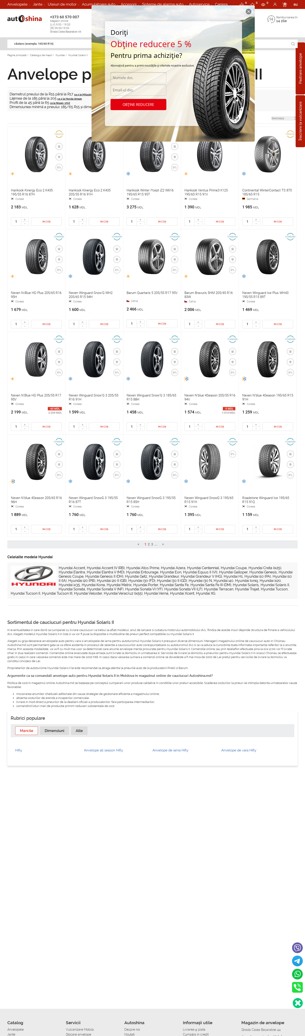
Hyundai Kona (93, 585)
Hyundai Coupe (234, 568)
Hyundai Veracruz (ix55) (123, 593)
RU (296, 4)
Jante (37, 4)
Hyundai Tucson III (57, 593)
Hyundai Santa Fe (174, 585)
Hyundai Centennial (203, 568)
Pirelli (171, 668)
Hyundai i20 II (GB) (112, 581)
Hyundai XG (205, 593)
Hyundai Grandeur (164, 576)
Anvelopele (17, 4)
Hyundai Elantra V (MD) (105, 572)
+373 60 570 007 (65, 24)
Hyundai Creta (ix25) (265, 568)
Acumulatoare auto (98, 4)
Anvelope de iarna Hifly (170, 750)
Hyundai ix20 (270, 581)
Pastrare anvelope (300, 68)
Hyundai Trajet (247, 589)
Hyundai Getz (136, 576)
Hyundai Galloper (233, 572)
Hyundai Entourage (142, 572)
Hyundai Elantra (72, 572)
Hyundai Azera (173, 568)
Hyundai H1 (233, 576)
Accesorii (129, 4)
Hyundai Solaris (246, 585)
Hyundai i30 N (200, 581)
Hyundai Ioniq (246, 581)
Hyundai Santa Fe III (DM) (210, 585)
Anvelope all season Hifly (103, 750)
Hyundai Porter (145, 585)
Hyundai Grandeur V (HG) (201, 576)
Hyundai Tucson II (25, 593)
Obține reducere (138, 104)
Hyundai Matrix (119, 585)
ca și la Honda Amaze (69, 98)
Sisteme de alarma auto (163, 4)
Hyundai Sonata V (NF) (105, 589)
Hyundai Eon (170, 572)
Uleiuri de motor (62, 4)
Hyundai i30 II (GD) (172, 581)
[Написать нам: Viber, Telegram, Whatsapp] (298, 1003)
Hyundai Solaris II (275, 585)
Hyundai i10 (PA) (257, 576)
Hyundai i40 (223, 581)
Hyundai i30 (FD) (141, 581)
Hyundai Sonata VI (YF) (144, 589)
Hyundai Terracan (218, 589)
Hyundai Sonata (72, 589)
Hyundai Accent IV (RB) (106, 568)
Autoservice (199, 4)
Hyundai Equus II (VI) (200, 572)
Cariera (221, 4)
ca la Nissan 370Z (60, 103)
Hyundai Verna (156, 593)
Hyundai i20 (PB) (81, 581)
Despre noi (132, 1029)
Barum (183, 668)
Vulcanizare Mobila (80, 1029)
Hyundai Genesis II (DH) (104, 576)
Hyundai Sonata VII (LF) (183, 589)
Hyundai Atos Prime (142, 568)
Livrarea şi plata (194, 1029)
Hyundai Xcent (182, 593)
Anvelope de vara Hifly (238, 750)
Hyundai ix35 (69, 585)
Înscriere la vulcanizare (300, 121)
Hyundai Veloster (88, 593)
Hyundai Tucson (274, 589)
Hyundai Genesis (263, 572)
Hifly (18, 750)
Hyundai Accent (72, 568)
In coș (46, 221)
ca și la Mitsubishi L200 (87, 94)
